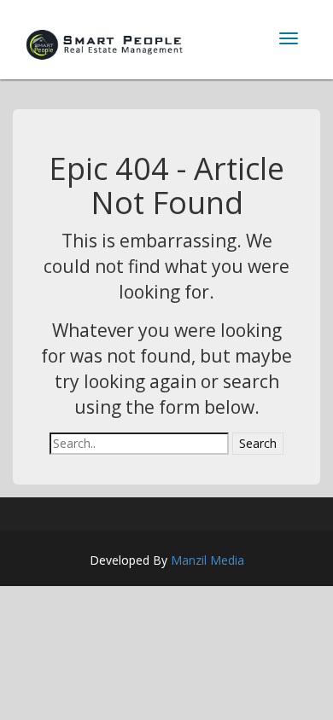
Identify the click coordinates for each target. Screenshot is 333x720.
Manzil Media (207, 560)
